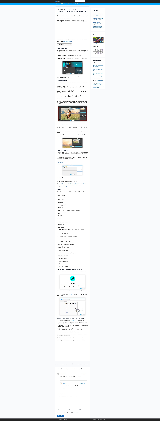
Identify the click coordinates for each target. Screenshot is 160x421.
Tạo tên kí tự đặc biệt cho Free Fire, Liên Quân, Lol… (98, 69)
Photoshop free (72, 320)
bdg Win (94, 65)
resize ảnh (66, 183)
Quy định (101, 419)
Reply (64, 388)
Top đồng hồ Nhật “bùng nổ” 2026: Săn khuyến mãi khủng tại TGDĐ (98, 27)
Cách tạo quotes (60, 162)
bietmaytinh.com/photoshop (67, 41)
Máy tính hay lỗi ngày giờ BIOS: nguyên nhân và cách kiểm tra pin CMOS (98, 19)
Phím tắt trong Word (99, 78)
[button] (58, 4)
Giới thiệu (94, 419)
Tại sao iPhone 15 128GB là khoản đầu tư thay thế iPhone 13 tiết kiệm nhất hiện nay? (98, 23)
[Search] (84, 1)
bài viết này (71, 294)
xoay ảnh (74, 183)
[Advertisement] (72, 31)
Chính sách (97, 419)
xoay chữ (82, 183)
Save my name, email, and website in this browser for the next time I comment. (68, 412)
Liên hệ (104, 419)
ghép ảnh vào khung (63, 186)
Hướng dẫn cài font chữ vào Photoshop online (65, 164)
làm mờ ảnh (78, 183)
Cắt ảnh (62, 183)
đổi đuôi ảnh (70, 183)
